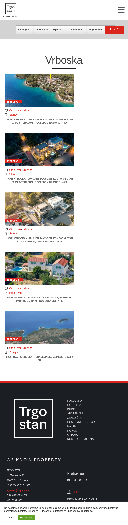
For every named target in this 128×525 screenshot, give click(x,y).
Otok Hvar (15, 110)
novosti (73, 430)
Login (75, 491)
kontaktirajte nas (81, 439)
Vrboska (27, 110)
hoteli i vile (76, 405)
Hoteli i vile (15, 292)
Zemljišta (14, 352)
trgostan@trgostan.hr (18, 490)
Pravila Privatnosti (82, 498)
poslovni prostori (81, 422)
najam (71, 426)
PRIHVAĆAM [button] (26, 517)
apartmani (75, 413)
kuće (71, 409)
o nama (72, 434)
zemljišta (74, 417)
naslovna (74, 400)
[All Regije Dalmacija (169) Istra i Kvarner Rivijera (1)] (30, 29)
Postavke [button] (10, 517)
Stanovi (13, 114)
